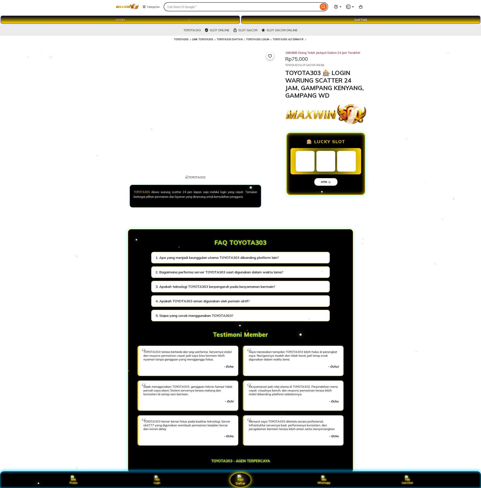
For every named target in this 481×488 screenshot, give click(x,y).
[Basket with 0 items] (360, 6)
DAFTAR (361, 20)
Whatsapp (324, 482)
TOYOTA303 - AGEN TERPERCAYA (240, 461)
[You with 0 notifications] (350, 6)
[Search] (323, 6)
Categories (153, 6)
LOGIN (120, 20)
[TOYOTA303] (127, 9)
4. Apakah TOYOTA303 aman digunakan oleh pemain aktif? (203, 301)
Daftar (240, 483)
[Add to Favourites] (270, 56)
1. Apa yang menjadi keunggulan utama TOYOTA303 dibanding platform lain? (217, 257)
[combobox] (241, 6)
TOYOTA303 (181, 39)
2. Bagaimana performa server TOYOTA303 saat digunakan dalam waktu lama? (219, 272)
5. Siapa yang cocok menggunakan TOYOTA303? (194, 315)
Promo (73, 482)
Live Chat (407, 482)
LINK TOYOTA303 (202, 39)
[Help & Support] (337, 6)
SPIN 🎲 (326, 181)
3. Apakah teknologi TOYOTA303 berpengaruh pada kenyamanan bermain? (215, 286)
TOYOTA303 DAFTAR (230, 39)
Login (157, 482)
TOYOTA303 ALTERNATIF (288, 39)
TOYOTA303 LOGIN (257, 39)
